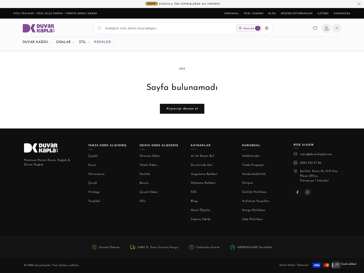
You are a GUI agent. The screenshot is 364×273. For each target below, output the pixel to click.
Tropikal (94, 201)
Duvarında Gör (202, 165)
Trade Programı (253, 165)
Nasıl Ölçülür (200, 210)
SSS (193, 192)
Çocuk (92, 183)
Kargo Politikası (254, 210)
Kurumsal (232, 13)
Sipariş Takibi (200, 219)
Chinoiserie (96, 174)
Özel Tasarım (253, 13)
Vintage (94, 192)
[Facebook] (297, 192)
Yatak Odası (149, 165)
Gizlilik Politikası (254, 192)
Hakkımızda (342, 13)
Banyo (144, 183)
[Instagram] (307, 192)
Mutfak (145, 174)
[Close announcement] (359, 4)
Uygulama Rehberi (204, 174)
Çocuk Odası (149, 192)
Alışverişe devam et (182, 108)
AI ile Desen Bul (202, 156)
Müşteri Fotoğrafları (297, 13)
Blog (272, 13)
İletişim (323, 13)
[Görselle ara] (266, 28)
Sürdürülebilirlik (254, 174)
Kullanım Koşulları (256, 201)
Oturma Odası (150, 156)
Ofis (143, 201)
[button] (37, 42)
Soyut (92, 165)
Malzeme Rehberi (203, 183)
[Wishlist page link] (315, 28)
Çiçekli (93, 156)
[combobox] (183, 28)
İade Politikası (252, 219)
